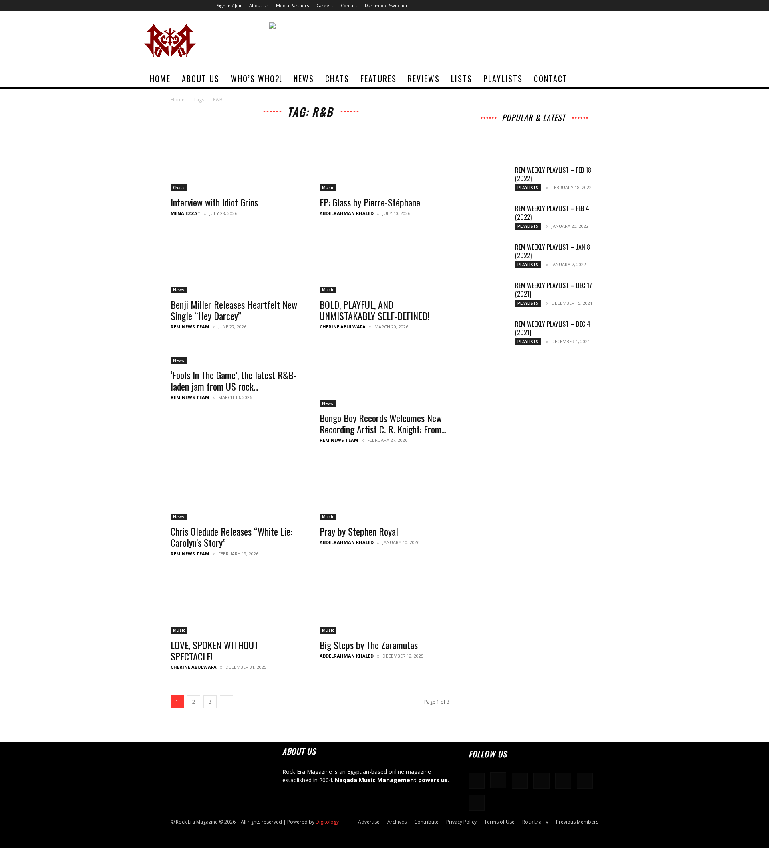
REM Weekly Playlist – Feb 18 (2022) (553, 174)
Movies (538, 133)
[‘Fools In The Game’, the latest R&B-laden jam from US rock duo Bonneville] (235, 353)
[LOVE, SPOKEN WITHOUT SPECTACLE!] (235, 602)
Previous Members (577, 821)
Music (328, 187)
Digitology (327, 821)
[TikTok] (592, 5)
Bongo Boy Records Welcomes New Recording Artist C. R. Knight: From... (383, 423)
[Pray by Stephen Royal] (384, 488)
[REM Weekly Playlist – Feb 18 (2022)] (489, 180)
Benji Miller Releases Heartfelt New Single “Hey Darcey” (234, 310)
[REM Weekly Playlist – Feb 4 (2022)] (489, 218)
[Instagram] (553, 5)
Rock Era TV (535, 821)
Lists (461, 79)
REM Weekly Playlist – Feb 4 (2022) (552, 213)
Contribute (426, 821)
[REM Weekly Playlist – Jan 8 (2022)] (489, 257)
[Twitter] (606, 5)
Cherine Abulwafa (343, 327)
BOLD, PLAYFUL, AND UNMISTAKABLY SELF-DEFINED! (374, 310)
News (304, 79)
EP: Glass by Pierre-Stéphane (370, 202)
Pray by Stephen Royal (359, 531)
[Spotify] (579, 5)
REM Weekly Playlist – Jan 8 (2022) (552, 251)
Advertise (369, 821)
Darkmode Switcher (386, 5)
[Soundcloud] (566, 5)
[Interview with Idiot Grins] (235, 159)
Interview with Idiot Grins (214, 202)
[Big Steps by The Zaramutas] (384, 602)
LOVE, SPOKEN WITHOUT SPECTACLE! (214, 650)
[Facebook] (539, 5)
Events (564, 133)
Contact (349, 5)
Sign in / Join (230, 5)
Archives (504, 127)
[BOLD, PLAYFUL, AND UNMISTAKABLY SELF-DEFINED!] (384, 261)
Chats (337, 79)
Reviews (424, 79)
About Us (258, 5)
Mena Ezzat (186, 213)
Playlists (503, 79)
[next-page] (226, 701)
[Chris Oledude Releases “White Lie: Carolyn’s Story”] (235, 488)
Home (160, 79)
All (482, 127)
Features (378, 79)
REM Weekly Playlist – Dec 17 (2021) (553, 290)
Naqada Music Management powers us (391, 780)
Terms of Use (499, 821)
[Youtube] (619, 5)
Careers (324, 5)
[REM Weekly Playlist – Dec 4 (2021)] (489, 334)
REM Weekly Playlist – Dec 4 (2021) (552, 328)
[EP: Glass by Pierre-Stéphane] (384, 159)
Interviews (535, 127)
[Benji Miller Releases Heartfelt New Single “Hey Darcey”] (235, 261)
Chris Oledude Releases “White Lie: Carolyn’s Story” (231, 537)
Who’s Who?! (256, 79)
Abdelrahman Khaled (347, 213)
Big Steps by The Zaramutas (369, 645)
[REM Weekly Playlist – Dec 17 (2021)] (489, 295)
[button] (615, 79)
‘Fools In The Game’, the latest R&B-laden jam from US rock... (233, 380)
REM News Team (190, 327)
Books (495, 138)
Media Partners (292, 5)
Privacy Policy (461, 821)
